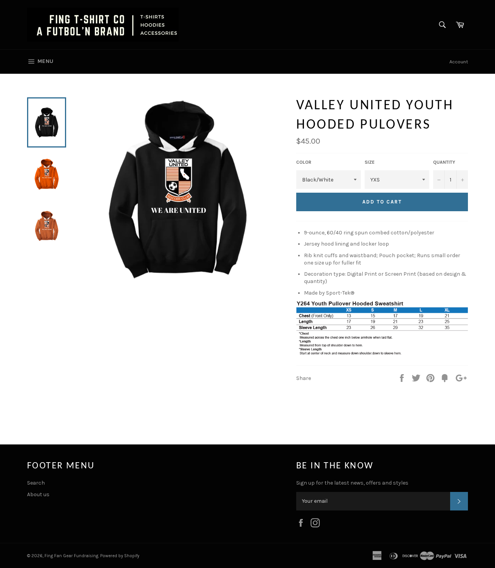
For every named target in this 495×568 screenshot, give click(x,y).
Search (36, 483)
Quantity (444, 162)
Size (370, 162)
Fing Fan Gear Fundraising (71, 555)
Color (303, 162)
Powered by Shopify (119, 555)
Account (458, 61)
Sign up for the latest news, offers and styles (352, 483)
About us (38, 494)
